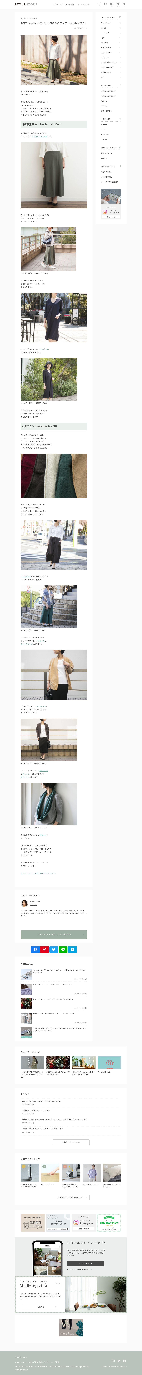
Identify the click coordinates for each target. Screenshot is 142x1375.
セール (103, 130)
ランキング (105, 135)
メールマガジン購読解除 (109, 182)
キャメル (25, 774)
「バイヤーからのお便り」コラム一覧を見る (54, 935)
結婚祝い (104, 101)
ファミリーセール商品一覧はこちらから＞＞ (38, 873)
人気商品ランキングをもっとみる (71, 1198)
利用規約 (17, 1367)
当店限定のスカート (40, 137)
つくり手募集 (54, 1362)
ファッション (105, 23)
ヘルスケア (105, 58)
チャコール (40, 641)
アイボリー (25, 777)
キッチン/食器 (106, 48)
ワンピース (44, 349)
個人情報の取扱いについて (45, 1367)
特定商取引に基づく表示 (73, 1367)
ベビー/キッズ (106, 72)
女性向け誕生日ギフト (108, 91)
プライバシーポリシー (28, 1367)
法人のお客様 (43, 1362)
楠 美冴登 (33, 905)
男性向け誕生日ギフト (108, 96)
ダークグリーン (27, 644)
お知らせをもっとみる (71, 1142)
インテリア (105, 33)
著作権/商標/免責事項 (21, 1370)
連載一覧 (104, 158)
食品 (102, 77)
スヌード (43, 835)
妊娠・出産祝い (106, 111)
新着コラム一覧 (106, 153)
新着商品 (104, 125)
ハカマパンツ (26, 577)
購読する (40, 1307)
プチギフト (105, 106)
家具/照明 (104, 43)
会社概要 (83, 1367)
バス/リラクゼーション (109, 63)
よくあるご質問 (69, 4)
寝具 (102, 38)
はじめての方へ (56, 4)
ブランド (104, 140)
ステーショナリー (107, 53)
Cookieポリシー (59, 1367)
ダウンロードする (86, 1264)
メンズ (103, 28)
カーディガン (41, 706)
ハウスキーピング (107, 67)
